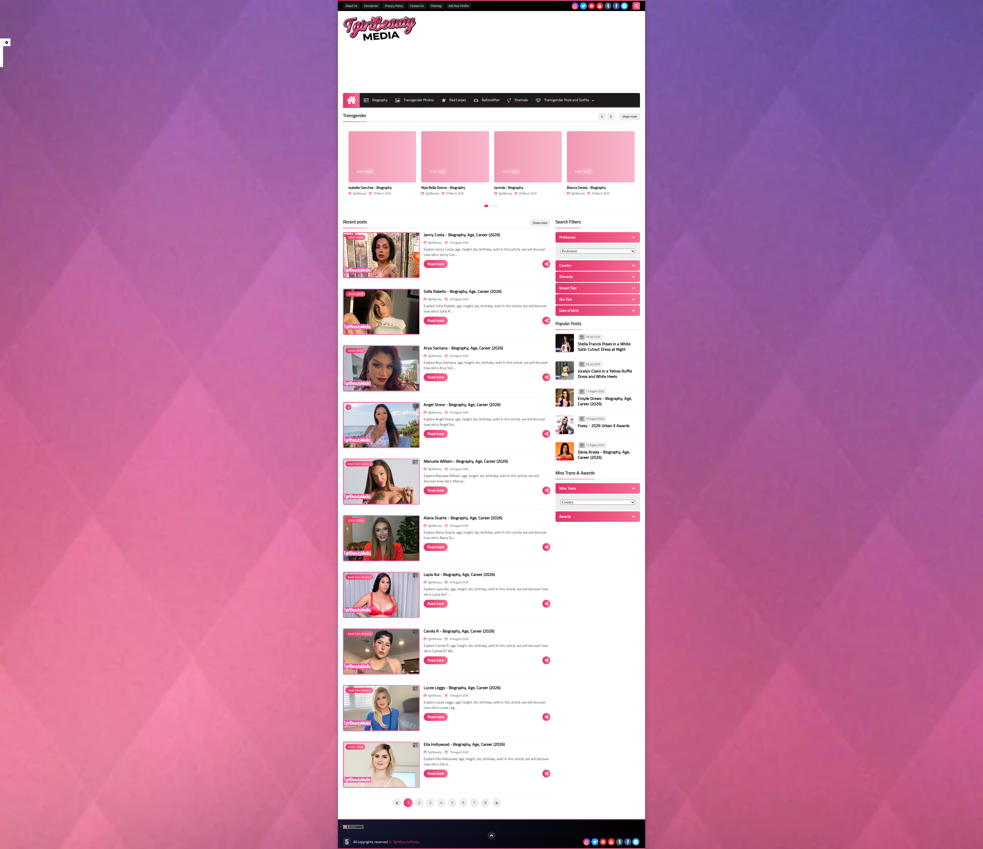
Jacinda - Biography (508, 187)
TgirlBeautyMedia (406, 842)
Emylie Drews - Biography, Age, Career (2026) (605, 401)
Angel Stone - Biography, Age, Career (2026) (462, 404)
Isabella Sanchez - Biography (370, 187)
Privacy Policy (394, 6)
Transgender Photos (418, 100)
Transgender (354, 115)
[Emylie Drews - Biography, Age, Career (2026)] (564, 397)
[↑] (491, 835)
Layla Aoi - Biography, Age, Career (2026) (459, 574)
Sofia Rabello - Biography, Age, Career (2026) (462, 291)
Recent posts (355, 222)
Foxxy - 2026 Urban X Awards (603, 425)
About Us (351, 6)
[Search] (636, 6)
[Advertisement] (547, 52)
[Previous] (496, 802)
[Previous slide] (602, 116)
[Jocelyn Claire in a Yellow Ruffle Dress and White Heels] (564, 370)
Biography (379, 100)
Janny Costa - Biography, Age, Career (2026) (462, 235)
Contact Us (417, 6)
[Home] (351, 100)
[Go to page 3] (494, 206)
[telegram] (624, 5)
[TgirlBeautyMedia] (380, 28)
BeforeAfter (490, 100)
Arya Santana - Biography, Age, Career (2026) (463, 348)
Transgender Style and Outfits (566, 100)
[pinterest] (591, 5)
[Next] (396, 802)
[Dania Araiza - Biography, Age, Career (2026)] (564, 451)
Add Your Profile (458, 6)
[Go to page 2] (490, 206)
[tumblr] (608, 5)
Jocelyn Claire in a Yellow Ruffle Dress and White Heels (605, 373)
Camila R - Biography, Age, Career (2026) (459, 631)
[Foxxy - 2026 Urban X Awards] (564, 425)
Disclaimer (371, 6)
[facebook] (616, 5)
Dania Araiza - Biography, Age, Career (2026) (604, 454)
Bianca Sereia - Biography (586, 187)
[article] (382, 166)
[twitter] (583, 5)
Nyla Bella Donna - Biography (443, 187)
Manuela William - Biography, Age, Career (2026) (466, 461)
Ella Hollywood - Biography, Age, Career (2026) (464, 744)
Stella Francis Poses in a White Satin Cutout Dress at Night (604, 346)
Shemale (521, 100)
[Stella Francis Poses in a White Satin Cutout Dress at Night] (564, 343)
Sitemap (436, 6)
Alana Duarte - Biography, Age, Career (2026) (463, 518)
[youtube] (599, 5)
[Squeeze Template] (347, 842)
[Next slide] (610, 116)
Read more (436, 264)
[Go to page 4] (497, 206)
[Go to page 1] (486, 206)
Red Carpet (457, 100)
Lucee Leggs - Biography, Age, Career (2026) (462, 687)
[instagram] (575, 5)
